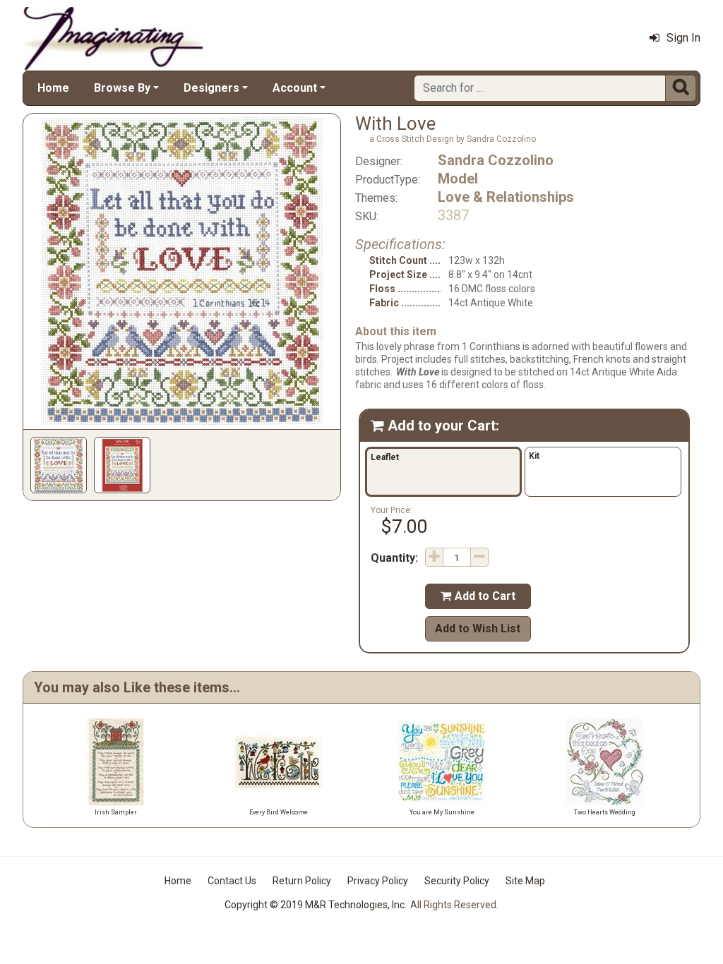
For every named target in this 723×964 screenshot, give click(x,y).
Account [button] (295, 88)
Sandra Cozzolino (496, 160)
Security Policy (456, 880)
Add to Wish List (477, 628)
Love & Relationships (506, 196)
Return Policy (302, 880)
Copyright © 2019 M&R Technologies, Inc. (316, 904)
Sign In (683, 37)
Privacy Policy (377, 880)
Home (53, 88)
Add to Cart (478, 596)
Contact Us (232, 880)
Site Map (525, 880)
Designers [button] (211, 88)
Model (458, 178)
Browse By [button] (122, 88)
